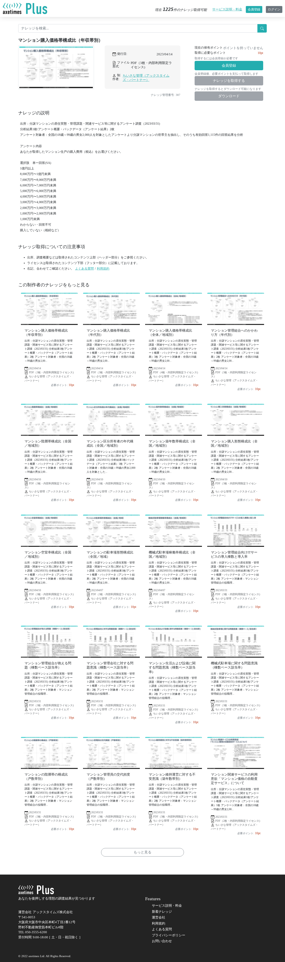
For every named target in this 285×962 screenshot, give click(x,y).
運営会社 (158, 917)
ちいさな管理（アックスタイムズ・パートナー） (146, 78)
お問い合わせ (162, 941)
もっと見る (142, 852)
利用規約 (103, 268)
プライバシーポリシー (168, 935)
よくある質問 (84, 268)
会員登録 (254, 9)
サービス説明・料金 (227, 9)
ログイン (274, 9)
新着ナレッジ (162, 911)
